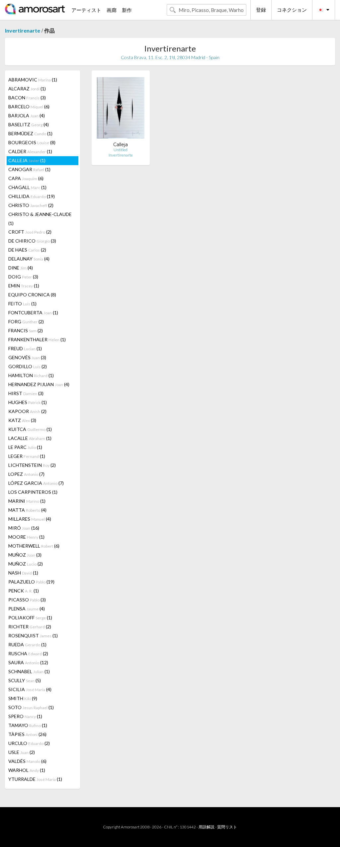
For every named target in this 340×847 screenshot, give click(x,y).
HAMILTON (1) (31, 375)
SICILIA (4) (29, 689)
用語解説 (206, 826)
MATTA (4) (27, 510)
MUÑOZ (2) (25, 564)
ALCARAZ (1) (27, 88)
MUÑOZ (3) (25, 555)
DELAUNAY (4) (28, 259)
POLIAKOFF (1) (30, 617)
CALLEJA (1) (26, 160)
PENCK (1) (23, 590)
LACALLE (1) (29, 438)
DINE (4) (20, 267)
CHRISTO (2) (30, 205)
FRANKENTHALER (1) (37, 339)
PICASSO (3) (27, 599)
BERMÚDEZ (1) (30, 133)
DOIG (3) (23, 276)
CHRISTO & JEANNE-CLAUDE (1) (40, 218)
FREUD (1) (25, 348)
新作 (127, 10)
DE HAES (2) (27, 250)
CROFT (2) (29, 232)
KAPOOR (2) (27, 411)
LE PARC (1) (25, 447)
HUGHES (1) (27, 402)
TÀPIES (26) (27, 734)
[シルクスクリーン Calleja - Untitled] (120, 108)
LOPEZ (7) (26, 474)
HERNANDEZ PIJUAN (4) (38, 384)
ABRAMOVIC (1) (32, 79)
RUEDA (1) (27, 644)
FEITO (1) (22, 303)
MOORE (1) (26, 537)
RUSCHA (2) (28, 653)
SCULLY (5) (24, 680)
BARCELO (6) (28, 106)
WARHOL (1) (26, 770)
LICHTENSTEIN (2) (32, 465)
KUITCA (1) (30, 429)
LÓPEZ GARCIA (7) (36, 483)
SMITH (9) (22, 698)
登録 (261, 10)
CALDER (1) (30, 151)
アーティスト (86, 10)
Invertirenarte (22, 30)
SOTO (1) (31, 707)
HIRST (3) (25, 393)
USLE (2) (21, 752)
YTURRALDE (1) (35, 779)
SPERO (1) (25, 716)
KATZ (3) (22, 420)
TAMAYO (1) (27, 725)
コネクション (292, 10)
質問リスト (227, 826)
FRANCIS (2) (25, 330)
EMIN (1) (23, 285)
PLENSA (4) (26, 608)
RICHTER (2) (29, 626)
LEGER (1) (26, 456)
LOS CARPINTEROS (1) (32, 492)
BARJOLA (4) (26, 115)
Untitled (121, 149)
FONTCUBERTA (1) (33, 312)
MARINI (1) (26, 501)
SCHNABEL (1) (29, 671)
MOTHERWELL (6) (33, 546)
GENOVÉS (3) (27, 357)
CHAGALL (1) (27, 187)
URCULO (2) (29, 743)
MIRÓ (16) (23, 528)
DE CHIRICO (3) (32, 241)
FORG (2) (26, 321)
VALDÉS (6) (27, 761)
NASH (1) (23, 573)
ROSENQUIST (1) (33, 635)
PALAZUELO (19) (31, 581)
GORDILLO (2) (27, 366)
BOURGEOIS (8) (31, 142)
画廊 (112, 10)
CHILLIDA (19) (31, 196)
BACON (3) (27, 97)
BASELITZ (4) (28, 124)
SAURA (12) (28, 662)
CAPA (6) (25, 178)
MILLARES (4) (29, 519)
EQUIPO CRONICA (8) (32, 294)
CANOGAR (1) (29, 169)
